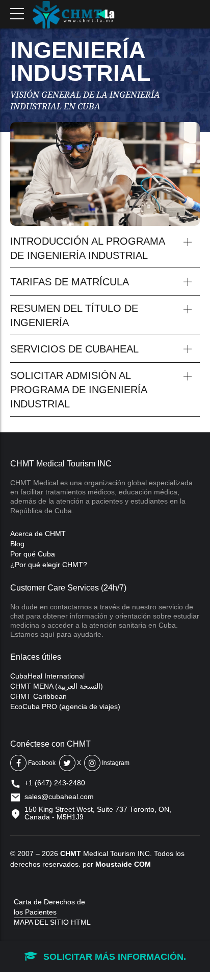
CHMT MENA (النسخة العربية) (56, 686)
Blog (17, 544)
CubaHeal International (47, 676)
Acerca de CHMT (38, 533)
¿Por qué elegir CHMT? (48, 565)
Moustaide (113, 864)
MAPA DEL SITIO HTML (52, 922)
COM (142, 864)
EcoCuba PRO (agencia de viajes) (65, 706)
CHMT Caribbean (38, 696)
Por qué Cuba (32, 554)
